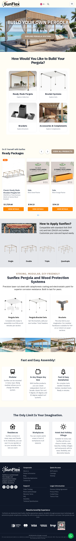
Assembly (26, 499)
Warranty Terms (28, 494)
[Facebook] (8, 487)
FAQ (24, 496)
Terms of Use (54, 496)
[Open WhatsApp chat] (71, 536)
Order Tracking (28, 489)
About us (26, 471)
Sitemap (52, 476)
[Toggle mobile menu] (72, 4)
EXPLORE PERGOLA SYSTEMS (38, 36)
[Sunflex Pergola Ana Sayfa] (10, 4)
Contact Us (26, 480)
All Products (54, 471)
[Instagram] (4, 487)
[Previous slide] (41, 151)
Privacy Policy (54, 492)
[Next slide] (47, 151)
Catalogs (53, 473)
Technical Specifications (30, 501)
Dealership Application (30, 478)
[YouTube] (11, 487)
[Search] (48, 4)
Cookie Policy (54, 494)
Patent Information (29, 473)
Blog (24, 476)
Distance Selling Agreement (58, 489)
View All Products (62, 151)
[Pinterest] (15, 487)
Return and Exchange (29, 492)
